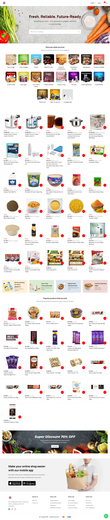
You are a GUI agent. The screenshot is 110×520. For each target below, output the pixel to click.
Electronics (89, 503)
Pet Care (88, 500)
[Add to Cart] (19, 127)
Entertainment (89, 505)
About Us (34, 500)
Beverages (53, 505)
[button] (106, 516)
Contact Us (35, 503)
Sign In (99, 3)
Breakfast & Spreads (55, 507)
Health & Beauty (54, 500)
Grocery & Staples (72, 507)
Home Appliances (90, 507)
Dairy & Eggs (71, 500)
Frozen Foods (71, 505)
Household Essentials (55, 503)
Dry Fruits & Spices (73, 503)
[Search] (78, 31)
